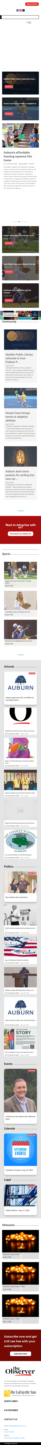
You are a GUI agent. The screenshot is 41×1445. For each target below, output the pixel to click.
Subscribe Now (20, 1354)
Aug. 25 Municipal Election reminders (17, 960)
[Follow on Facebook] (17, 10)
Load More (20, 511)
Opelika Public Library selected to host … (20, 79)
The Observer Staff (11, 162)
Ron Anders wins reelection (17, 897)
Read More (9, 86)
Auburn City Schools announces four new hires (20, 823)
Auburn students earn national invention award (20, 793)
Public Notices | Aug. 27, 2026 (17, 1210)
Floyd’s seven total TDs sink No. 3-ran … (19, 235)
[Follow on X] (23, 10)
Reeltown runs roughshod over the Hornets (18, 641)
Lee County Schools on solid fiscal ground (18, 855)
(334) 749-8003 (9, 1432)
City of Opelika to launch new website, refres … (19, 1052)
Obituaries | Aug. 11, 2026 (11, 1319)
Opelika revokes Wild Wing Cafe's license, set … (20, 990)
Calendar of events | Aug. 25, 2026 (19, 1170)
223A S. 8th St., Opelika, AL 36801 (14, 1438)
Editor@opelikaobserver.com (17, 1426)
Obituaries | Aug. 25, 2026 (11, 1254)
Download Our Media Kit (20, 534)
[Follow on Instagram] (20, 10)
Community (7, 164)
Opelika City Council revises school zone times (19, 731)
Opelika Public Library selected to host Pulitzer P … (20, 154)
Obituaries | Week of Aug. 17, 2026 (14, 1286)
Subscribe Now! (32, 4)
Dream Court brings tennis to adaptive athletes (18, 416)
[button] (13, 221)
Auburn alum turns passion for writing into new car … (20, 475)
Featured (14, 164)
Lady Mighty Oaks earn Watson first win (19, 264)
